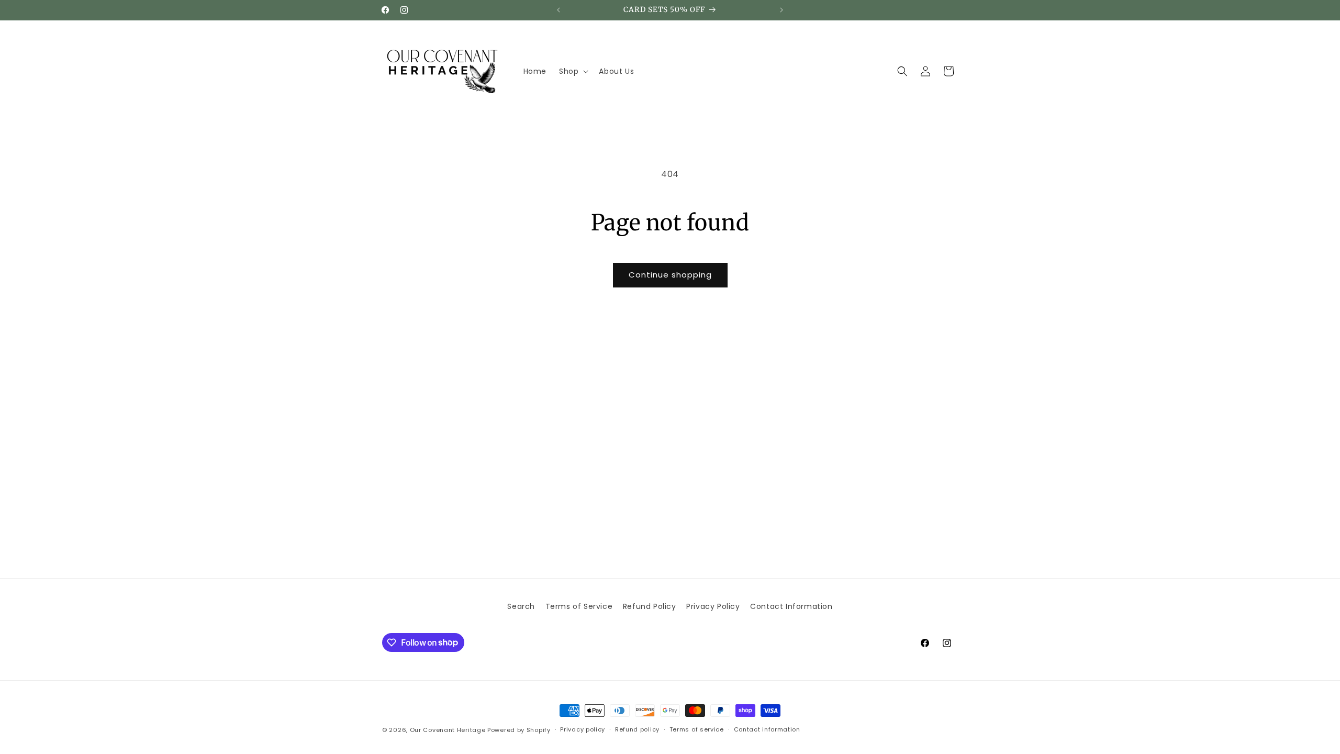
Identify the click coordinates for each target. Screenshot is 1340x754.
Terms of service (696, 729)
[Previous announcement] (558, 10)
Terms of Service (579, 606)
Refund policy (637, 729)
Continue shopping (670, 274)
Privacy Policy (713, 606)
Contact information (767, 729)
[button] (573, 71)
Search (521, 606)
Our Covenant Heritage (448, 730)
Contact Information (791, 606)
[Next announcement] (781, 10)
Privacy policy (582, 729)
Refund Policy (649, 606)
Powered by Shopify (519, 730)
